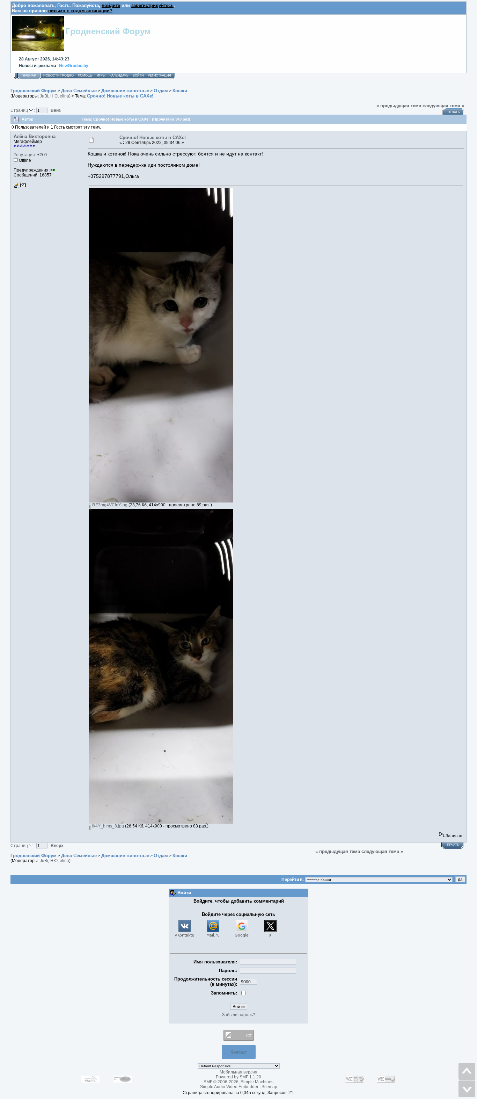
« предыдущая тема (398, 105)
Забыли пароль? (238, 1014)
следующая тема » (443, 105)
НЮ (54, 96)
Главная (29, 75)
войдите (111, 5)
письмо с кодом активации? (80, 10)
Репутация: (25, 154)
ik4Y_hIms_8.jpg (107, 826)
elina (64, 96)
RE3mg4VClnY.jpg (109, 504)
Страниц (19, 110)
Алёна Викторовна (35, 136)
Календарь (119, 75)
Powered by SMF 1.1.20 (238, 1077)
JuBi (44, 96)
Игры (101, 75)
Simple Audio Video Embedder (229, 1086)
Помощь (85, 75)
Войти (138, 75)
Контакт (238, 1052)
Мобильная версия (238, 1072)
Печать (454, 112)
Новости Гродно (58, 75)
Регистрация (159, 75)
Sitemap (269, 1086)
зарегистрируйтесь (152, 5)
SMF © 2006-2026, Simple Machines (238, 1081)
